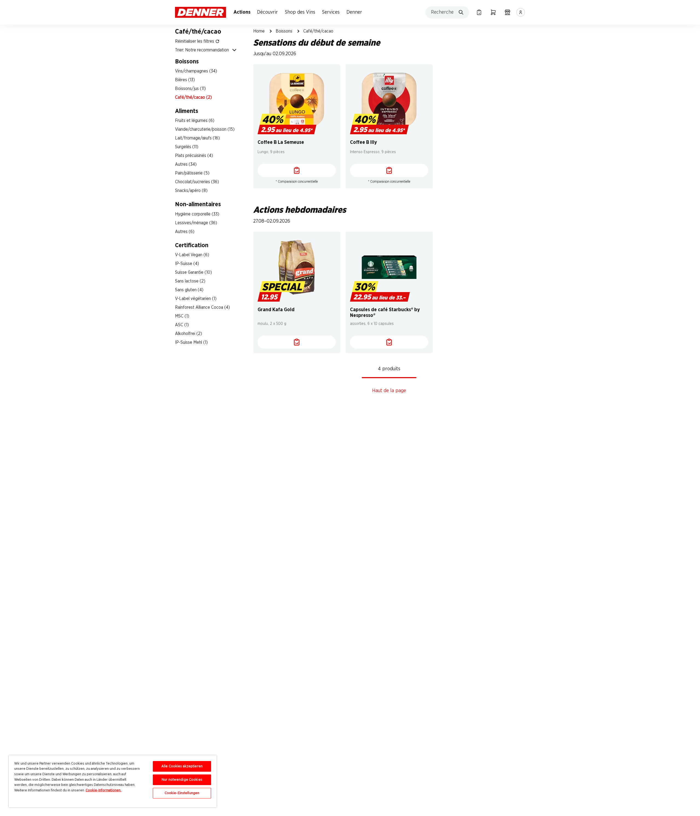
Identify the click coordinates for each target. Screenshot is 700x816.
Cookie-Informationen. (103, 790)
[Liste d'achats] (297, 170)
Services (331, 12)
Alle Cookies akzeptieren (182, 766)
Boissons (284, 31)
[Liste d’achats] (479, 12)
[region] (113, 781)
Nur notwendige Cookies (182, 780)
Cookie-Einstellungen (182, 793)
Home (259, 31)
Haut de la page (389, 390)
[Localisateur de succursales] (507, 12)
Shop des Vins (300, 12)
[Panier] (493, 12)
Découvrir (267, 12)
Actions (242, 12)
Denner (354, 12)
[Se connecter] (520, 12)
